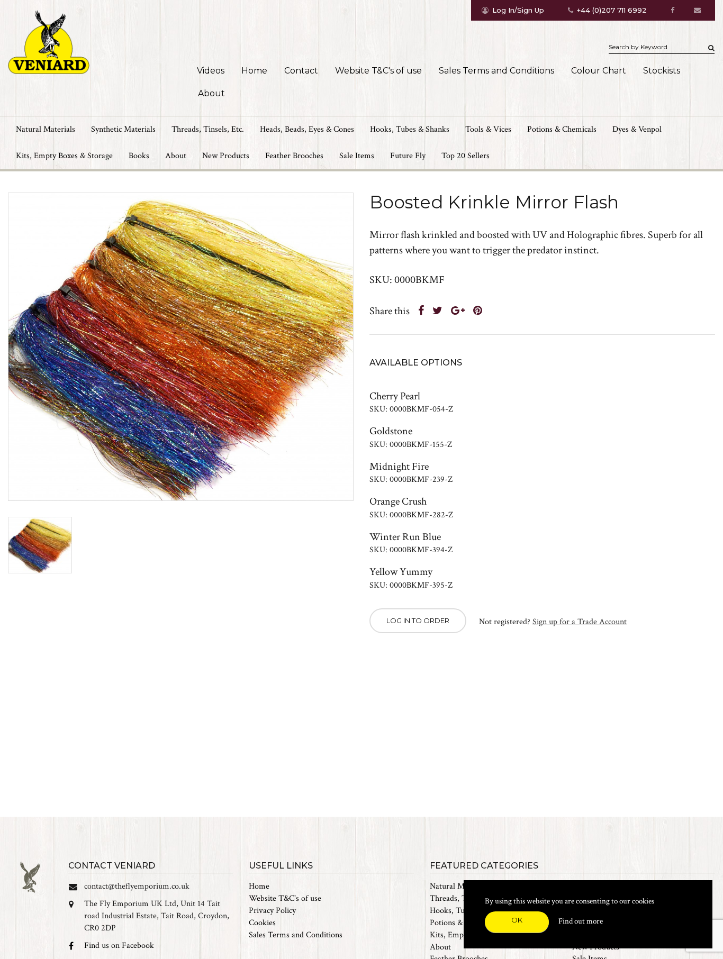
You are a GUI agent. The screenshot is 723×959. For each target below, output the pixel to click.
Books (139, 155)
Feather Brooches (294, 155)
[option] (181, 347)
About (211, 93)
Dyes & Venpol (637, 129)
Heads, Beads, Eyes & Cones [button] (307, 129)
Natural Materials (459, 886)
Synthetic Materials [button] (123, 129)
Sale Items (356, 155)
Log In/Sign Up (518, 10)
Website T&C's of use (378, 71)
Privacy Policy (272, 910)
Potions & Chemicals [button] (562, 129)
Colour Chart (598, 71)
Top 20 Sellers (465, 155)
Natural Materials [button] (45, 129)
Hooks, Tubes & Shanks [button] (409, 129)
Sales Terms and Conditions (496, 71)
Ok (516, 920)
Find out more (580, 921)
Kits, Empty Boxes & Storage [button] (64, 155)
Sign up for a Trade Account (579, 621)
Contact (301, 71)
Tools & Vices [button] (488, 129)
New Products (225, 155)
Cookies (262, 922)
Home (254, 71)
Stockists (661, 71)
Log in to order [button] (417, 620)
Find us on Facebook (119, 945)
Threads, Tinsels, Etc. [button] (207, 129)
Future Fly (408, 155)
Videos (210, 71)
